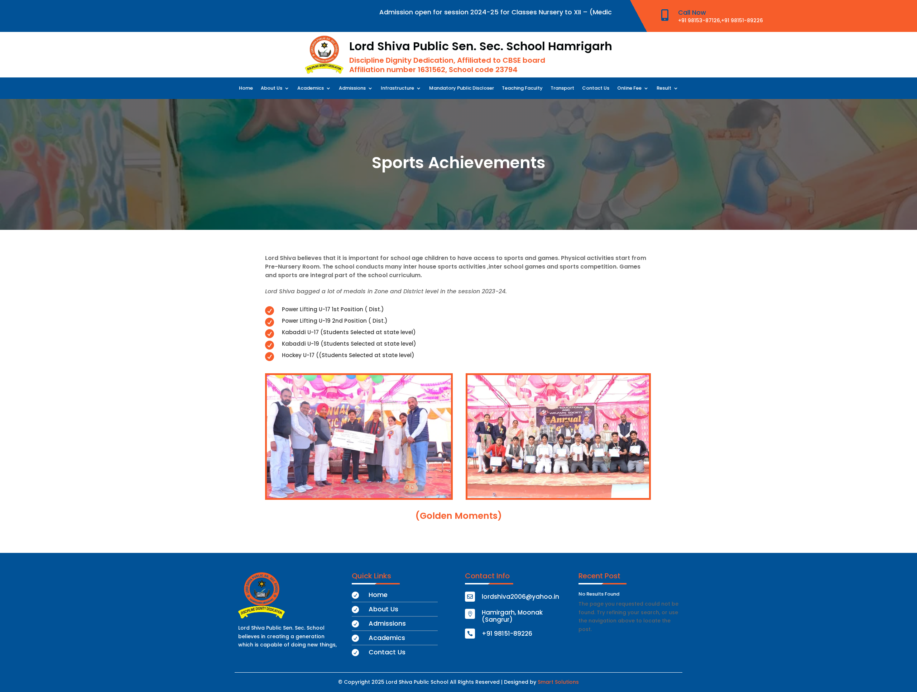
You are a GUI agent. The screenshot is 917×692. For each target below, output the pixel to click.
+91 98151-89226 (742, 20)
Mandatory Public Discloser (461, 88)
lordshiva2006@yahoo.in (520, 596)
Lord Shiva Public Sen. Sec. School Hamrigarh (480, 46)
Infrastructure (397, 88)
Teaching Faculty (522, 88)
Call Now (692, 12)
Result (664, 88)
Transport (562, 88)
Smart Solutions (558, 682)
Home (246, 88)
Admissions (352, 88)
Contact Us (595, 88)
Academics (310, 88)
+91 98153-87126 (699, 20)
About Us (271, 88)
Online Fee (629, 88)
